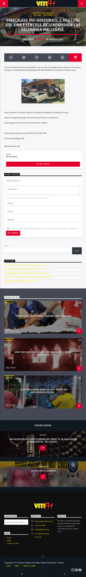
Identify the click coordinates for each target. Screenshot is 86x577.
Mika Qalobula (11, 367)
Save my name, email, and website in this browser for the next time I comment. (44, 228)
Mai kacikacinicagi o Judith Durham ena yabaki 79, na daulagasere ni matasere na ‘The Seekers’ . (43, 440)
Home (9, 538)
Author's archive (43, 164)
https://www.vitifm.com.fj (44, 521)
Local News (47, 15)
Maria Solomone (11, 330)
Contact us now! (13, 543)
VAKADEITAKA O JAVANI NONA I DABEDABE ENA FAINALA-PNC (43, 316)
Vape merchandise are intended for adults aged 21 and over (26, 273)
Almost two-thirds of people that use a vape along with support (29, 277)
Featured (37, 15)
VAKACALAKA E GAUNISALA (43, 471)
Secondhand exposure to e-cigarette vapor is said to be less (26, 265)
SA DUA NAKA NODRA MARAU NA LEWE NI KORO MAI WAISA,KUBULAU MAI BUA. (43, 391)
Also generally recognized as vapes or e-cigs (20, 281)
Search (6, 246)
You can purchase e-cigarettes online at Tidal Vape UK (24, 269)
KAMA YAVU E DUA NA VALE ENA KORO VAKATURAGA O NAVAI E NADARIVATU (43, 353)
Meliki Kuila (39, 39)
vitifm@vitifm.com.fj (42, 529)
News (9, 540)
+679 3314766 (40, 525)
